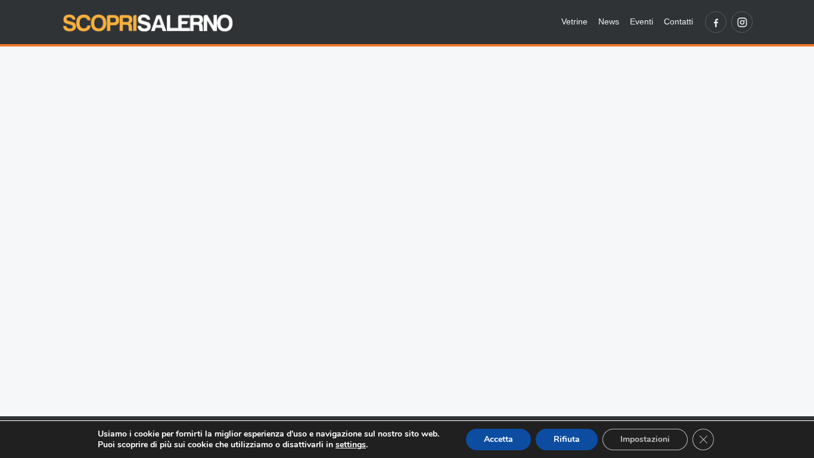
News (608, 21)
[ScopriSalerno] (147, 22)
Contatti (678, 21)
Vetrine (574, 21)
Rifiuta (567, 439)
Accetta (498, 439)
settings (350, 445)
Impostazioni (645, 439)
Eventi (641, 21)
